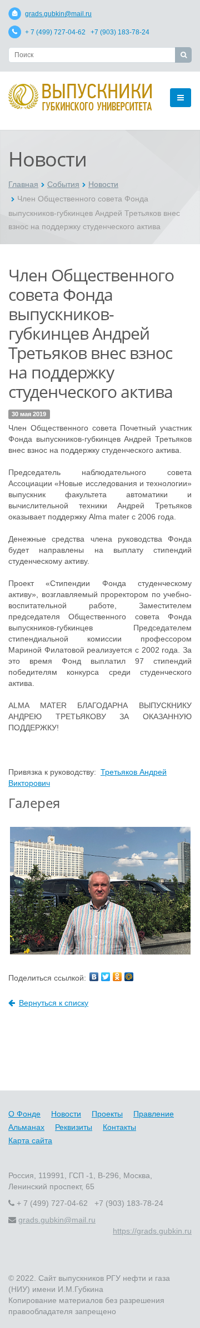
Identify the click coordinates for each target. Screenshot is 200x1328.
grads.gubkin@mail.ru (58, 14)
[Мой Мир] (128, 976)
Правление (153, 1113)
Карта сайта (30, 1140)
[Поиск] (183, 55)
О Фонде (24, 1113)
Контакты (119, 1127)
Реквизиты (73, 1127)
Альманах (26, 1127)
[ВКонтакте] (93, 976)
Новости (103, 184)
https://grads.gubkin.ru (152, 1230)
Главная (23, 184)
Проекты (107, 1113)
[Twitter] (105, 976)
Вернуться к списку (53, 1002)
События (63, 184)
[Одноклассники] (117, 976)
